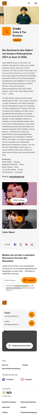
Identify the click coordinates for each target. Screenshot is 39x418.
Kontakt (23, 407)
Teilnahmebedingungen (29, 412)
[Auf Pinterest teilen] (26, 244)
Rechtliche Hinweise (9, 402)
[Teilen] (32, 244)
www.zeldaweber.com (16, 176)
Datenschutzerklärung (28, 402)
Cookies (5, 412)
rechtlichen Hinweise (21, 286)
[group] (19, 193)
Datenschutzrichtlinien (13, 288)
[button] (16, 200)
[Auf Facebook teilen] (15, 244)
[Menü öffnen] (36, 3)
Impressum (6, 407)
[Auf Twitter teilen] (20, 244)
